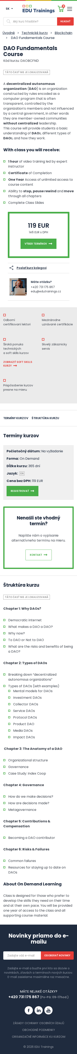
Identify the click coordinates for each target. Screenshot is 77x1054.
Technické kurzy (35, 32)
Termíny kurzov (15, 418)
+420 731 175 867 (43, 287)
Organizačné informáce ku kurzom (38, 1037)
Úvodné (8, 32)
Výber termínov (36, 243)
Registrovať (20, 491)
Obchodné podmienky (38, 1030)
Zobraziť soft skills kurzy (17, 363)
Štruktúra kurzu (45, 418)
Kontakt (36, 555)
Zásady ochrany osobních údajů (38, 1023)
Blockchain (63, 32)
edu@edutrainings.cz (46, 291)
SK (8, 9)
